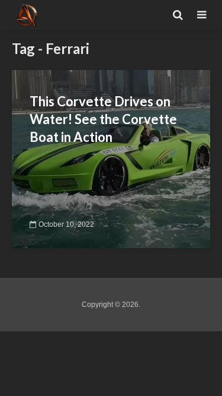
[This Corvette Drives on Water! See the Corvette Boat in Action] (111, 158)
